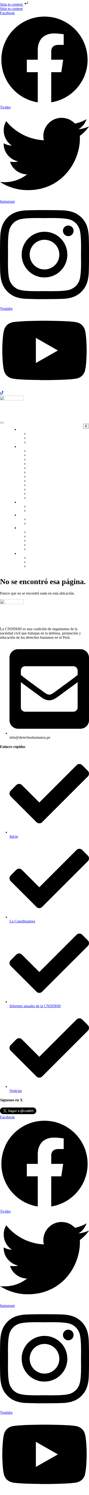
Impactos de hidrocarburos (51, 476)
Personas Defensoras (47, 459)
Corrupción (40, 455)
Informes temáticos (46, 536)
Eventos (38, 519)
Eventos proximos (45, 523)
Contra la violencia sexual (51, 451)
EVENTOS (31, 515)
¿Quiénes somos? (45, 434)
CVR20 (37, 562)
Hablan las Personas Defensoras (56, 558)
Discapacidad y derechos (50, 464)
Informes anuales (44, 532)
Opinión (38, 511)
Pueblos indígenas (45, 489)
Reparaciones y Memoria (50, 494)
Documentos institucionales (52, 549)
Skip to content (11, 4)
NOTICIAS (31, 502)
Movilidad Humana (46, 485)
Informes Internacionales (50, 541)
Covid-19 (39, 566)
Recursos (38, 545)
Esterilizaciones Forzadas (50, 472)
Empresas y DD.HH (47, 468)
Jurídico (37, 481)
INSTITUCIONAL (37, 429)
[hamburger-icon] (2, 422)
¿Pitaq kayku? (42, 438)
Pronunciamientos (45, 506)
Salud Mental (42, 498)
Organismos (41, 442)
